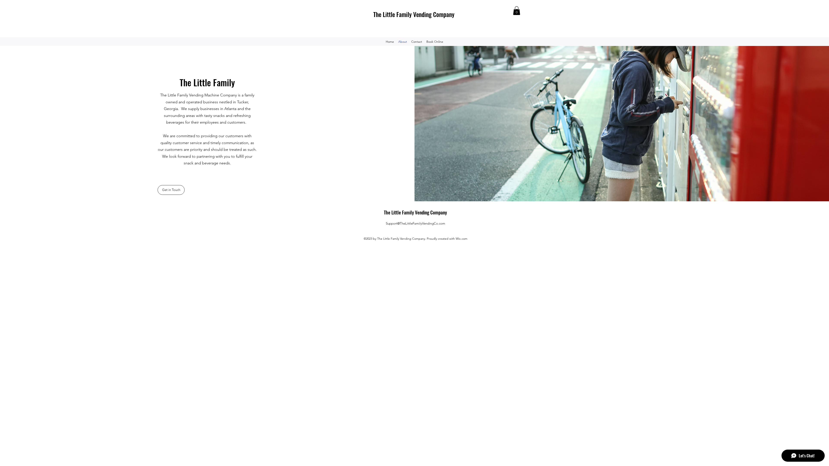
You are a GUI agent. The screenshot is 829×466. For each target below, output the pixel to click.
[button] (516, 10)
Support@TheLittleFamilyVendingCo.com (415, 223)
